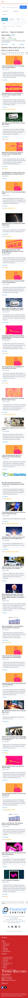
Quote (6, 44)
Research (22, 44)
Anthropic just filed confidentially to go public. (14, 518)
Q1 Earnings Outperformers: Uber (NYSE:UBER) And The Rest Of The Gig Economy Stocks (12, 251)
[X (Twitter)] (8, 927)
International (18, 26)
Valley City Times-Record (11, 993)
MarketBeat (5, 894)
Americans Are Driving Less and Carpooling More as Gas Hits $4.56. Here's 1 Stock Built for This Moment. (14, 738)
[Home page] (14, 970)
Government (13, 109)
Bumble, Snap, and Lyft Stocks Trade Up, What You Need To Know (13, 399)
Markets (4, 19)
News (8, 26)
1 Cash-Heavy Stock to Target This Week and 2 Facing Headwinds (13, 281)
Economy (9, 109)
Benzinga (5, 580)
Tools (4, 23)
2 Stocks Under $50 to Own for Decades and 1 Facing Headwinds (13, 66)
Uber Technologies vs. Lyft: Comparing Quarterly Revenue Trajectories (12, 627)
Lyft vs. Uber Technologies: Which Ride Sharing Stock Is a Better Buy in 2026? (13, 309)
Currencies (13, 26)
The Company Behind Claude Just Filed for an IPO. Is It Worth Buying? (13, 513)
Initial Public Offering (8, 236)
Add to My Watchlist (5, 42)
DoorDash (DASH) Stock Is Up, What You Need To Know (13, 766)
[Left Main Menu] (2, 2)
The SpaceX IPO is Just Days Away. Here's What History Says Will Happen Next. (13, 537)
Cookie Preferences (23, 994)
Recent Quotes (5, 11)
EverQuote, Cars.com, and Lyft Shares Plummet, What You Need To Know (12, 94)
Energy (6, 208)
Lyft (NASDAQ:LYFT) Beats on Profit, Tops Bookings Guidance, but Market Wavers (13, 173)
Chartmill (5, 178)
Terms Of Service (16, 922)
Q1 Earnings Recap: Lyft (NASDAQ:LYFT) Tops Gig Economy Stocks (13, 367)
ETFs (18, 19)
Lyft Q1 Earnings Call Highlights (11, 880)
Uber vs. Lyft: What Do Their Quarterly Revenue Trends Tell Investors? (12, 823)
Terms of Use (3, 994)
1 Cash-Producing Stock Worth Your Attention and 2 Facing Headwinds (12, 456)
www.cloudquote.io (14, 918)
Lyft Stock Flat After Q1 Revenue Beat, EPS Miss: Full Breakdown (14, 853)
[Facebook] (12, 927)
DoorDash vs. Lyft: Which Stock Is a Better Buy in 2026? (13, 123)
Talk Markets (6, 441)
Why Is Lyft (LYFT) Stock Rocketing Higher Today (13, 192)
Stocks (11, 19)
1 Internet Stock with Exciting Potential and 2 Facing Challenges (14, 684)
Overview (4, 26)
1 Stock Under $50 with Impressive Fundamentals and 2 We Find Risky (11, 656)
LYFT (12, 35)
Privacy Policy (8, 994)
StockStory (5, 107)
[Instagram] (19, 927)
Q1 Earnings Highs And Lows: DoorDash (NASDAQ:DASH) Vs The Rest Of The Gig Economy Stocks (13, 337)
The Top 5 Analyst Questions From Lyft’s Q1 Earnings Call (14, 794)
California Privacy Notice (15, 994)
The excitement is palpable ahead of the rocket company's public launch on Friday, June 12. (13, 545)
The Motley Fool (6, 136)
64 (26, 52)
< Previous (4, 53)
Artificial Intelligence (8, 498)
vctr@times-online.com (10, 980)
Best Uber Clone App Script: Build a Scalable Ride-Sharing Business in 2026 (13, 483)
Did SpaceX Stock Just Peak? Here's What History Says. (13, 224)
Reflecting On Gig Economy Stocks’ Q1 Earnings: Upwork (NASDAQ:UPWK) (12, 153)
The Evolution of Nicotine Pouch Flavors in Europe (13, 428)
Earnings (13, 809)
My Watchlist (15, 11)
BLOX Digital (21, 995)
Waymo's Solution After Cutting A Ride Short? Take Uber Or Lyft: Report (12, 567)
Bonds (6, 109)
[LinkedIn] (15, 927)
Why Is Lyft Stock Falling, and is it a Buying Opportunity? (14, 711)
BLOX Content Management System (11, 995)
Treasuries (5, 28)
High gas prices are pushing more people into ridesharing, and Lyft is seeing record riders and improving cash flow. (14, 746)
